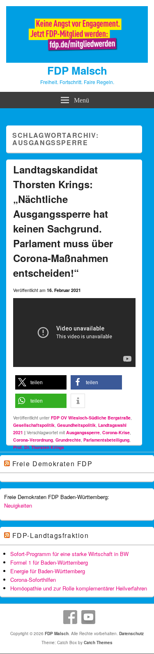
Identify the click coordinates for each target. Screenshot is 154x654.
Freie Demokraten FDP (52, 463)
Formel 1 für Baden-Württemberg (49, 562)
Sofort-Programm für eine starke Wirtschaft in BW (69, 554)
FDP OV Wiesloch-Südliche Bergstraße (91, 418)
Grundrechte (68, 440)
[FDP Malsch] (77, 60)
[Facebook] (70, 617)
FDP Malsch (77, 70)
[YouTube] (88, 617)
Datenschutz (131, 633)
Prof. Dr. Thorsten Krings (38, 447)
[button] (41, 382)
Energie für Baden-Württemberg (47, 571)
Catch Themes (98, 642)
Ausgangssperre (83, 432)
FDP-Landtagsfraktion (50, 535)
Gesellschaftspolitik (34, 425)
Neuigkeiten (18, 505)
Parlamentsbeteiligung (106, 440)
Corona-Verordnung (33, 440)
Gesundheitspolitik (76, 425)
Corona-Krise (116, 432)
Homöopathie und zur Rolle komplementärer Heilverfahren (78, 588)
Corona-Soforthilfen (33, 579)
